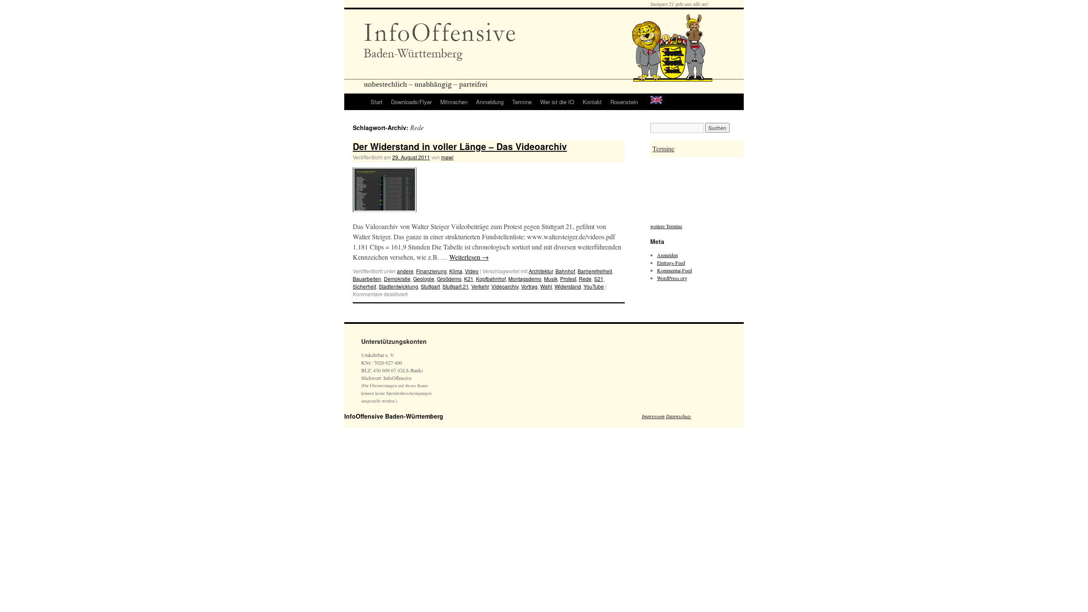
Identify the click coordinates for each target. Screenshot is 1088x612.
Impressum (653, 416)
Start (376, 102)
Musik (551, 278)
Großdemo (449, 278)
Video (472, 271)
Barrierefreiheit (595, 271)
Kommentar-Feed (674, 270)
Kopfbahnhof (491, 278)
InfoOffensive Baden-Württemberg (393, 416)
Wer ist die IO (557, 102)
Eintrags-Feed (671, 262)
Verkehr (480, 286)
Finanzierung (431, 271)
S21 (599, 278)
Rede (585, 278)
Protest (568, 278)
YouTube (594, 286)
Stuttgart (430, 286)
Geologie (423, 278)
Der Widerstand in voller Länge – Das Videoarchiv (460, 146)
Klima (455, 271)
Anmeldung (490, 102)
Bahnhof (565, 271)
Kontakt (592, 102)
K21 (468, 278)
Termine (522, 102)
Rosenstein (624, 102)
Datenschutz (678, 416)
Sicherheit (364, 286)
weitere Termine (666, 226)
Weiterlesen (469, 256)
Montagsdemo (524, 278)
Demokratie (397, 278)
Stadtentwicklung (398, 286)
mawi (447, 157)
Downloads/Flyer (411, 102)
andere (405, 271)
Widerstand (568, 286)
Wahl (546, 286)
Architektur (541, 271)
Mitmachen (454, 102)
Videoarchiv (504, 286)
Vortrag (529, 286)
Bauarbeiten (367, 278)
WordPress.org (672, 278)
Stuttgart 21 (455, 286)
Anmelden (667, 255)
